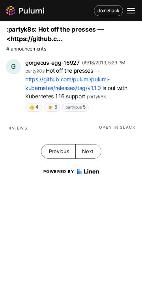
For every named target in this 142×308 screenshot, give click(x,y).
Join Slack (108, 10)
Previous (59, 151)
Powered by (59, 171)
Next (87, 151)
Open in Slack (117, 127)
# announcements (26, 49)
